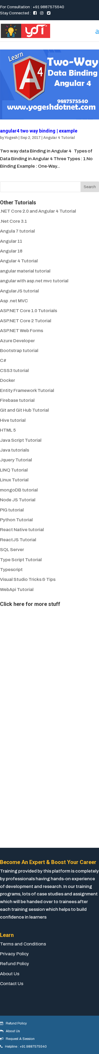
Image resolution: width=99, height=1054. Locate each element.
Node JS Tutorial (17, 499)
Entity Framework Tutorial (27, 390)
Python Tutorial (16, 519)
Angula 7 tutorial (17, 231)
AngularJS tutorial (19, 291)
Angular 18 (11, 251)
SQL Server (12, 549)
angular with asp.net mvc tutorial (34, 280)
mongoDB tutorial (19, 490)
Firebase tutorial (17, 400)
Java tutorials (14, 450)
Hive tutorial (13, 420)
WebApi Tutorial (17, 589)
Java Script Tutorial (20, 440)
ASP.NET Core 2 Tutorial (25, 320)
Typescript (11, 569)
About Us (9, 973)
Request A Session (19, 1039)
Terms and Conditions (23, 943)
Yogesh (11, 138)
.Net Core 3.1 (13, 221)
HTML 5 (8, 430)
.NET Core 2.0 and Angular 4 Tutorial (38, 211)
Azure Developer (17, 340)
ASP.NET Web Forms (21, 330)
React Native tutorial (22, 529)
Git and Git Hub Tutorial (24, 410)
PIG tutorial (12, 509)
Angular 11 (11, 241)
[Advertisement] (39, 642)
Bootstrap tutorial (19, 350)
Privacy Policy (14, 953)
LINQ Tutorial (14, 470)
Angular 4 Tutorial (59, 138)
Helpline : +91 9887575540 (25, 1046)
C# (3, 360)
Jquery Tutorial (16, 459)
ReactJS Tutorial (18, 539)
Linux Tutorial (14, 479)
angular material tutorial (25, 271)
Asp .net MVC (14, 300)
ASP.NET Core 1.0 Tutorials (28, 310)
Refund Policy (14, 963)
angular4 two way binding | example (38, 131)
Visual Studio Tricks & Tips (27, 579)
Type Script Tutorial (21, 559)
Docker (7, 380)
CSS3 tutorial (14, 370)
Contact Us (11, 983)
